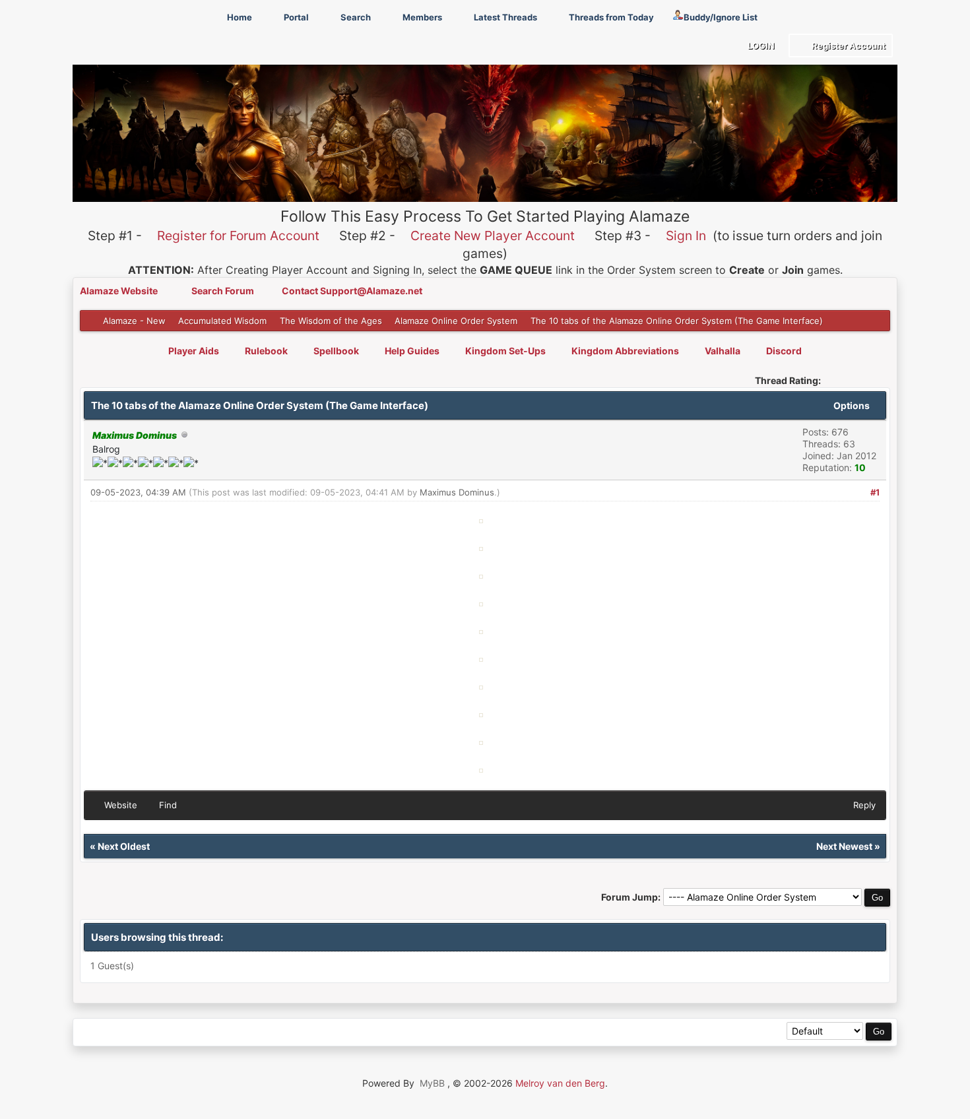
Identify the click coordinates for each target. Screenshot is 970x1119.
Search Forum (223, 290)
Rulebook (266, 350)
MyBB (432, 1083)
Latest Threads (504, 17)
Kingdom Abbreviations (625, 350)
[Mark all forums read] (267, 1032)
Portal (295, 17)
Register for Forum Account (238, 235)
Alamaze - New (134, 320)
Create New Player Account (492, 235)
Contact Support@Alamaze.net (352, 290)
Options (852, 405)
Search (355, 17)
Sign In (686, 235)
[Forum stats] (207, 1032)
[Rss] (88, 1032)
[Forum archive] (118, 1032)
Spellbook (336, 350)
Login (760, 45)
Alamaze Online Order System (456, 320)
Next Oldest (124, 846)
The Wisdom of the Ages (331, 320)
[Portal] (148, 1032)
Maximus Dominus (457, 492)
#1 (875, 492)
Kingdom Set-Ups (505, 350)
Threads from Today (610, 17)
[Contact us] (178, 1032)
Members (421, 17)
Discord (784, 350)
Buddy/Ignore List (721, 17)
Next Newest (844, 846)
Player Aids (193, 350)
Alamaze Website (120, 290)
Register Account (848, 45)
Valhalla (722, 350)
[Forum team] (237, 1032)
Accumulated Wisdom (222, 320)
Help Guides (412, 350)
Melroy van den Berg (560, 1083)
